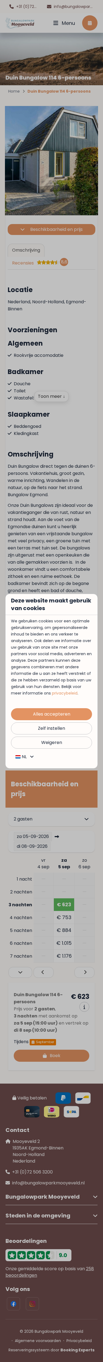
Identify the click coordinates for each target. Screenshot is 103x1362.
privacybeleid (64, 693)
